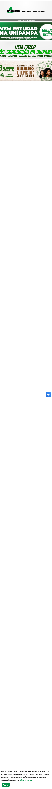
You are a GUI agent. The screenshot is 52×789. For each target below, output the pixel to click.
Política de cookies (25, 780)
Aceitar (6, 785)
